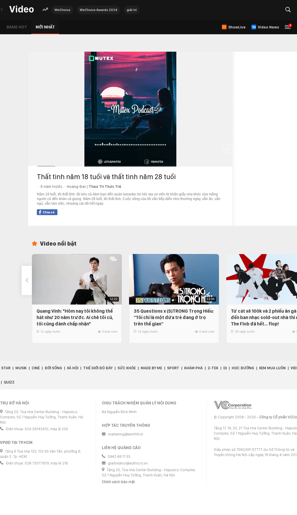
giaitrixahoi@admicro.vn (128, 463)
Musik (21, 368)
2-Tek (213, 368)
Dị (225, 368)
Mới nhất (45, 27)
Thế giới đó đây (98, 368)
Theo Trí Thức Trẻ (105, 186)
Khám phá (193, 368)
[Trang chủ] (21, 9)
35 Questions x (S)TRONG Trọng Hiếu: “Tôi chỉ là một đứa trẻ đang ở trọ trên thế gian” (174, 317)
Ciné (36, 368)
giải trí (132, 10)
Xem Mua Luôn (272, 368)
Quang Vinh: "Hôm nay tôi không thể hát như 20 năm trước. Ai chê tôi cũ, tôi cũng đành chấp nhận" (75, 317)
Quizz (9, 382)
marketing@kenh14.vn (125, 434)
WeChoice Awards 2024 (98, 10)
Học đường (243, 368)
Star (5, 368)
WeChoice (62, 10)
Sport (173, 368)
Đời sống (53, 368)
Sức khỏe (126, 368)
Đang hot (16, 27)
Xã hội (72, 368)
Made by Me (151, 368)
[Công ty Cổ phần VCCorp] (232, 405)
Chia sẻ (49, 212)
